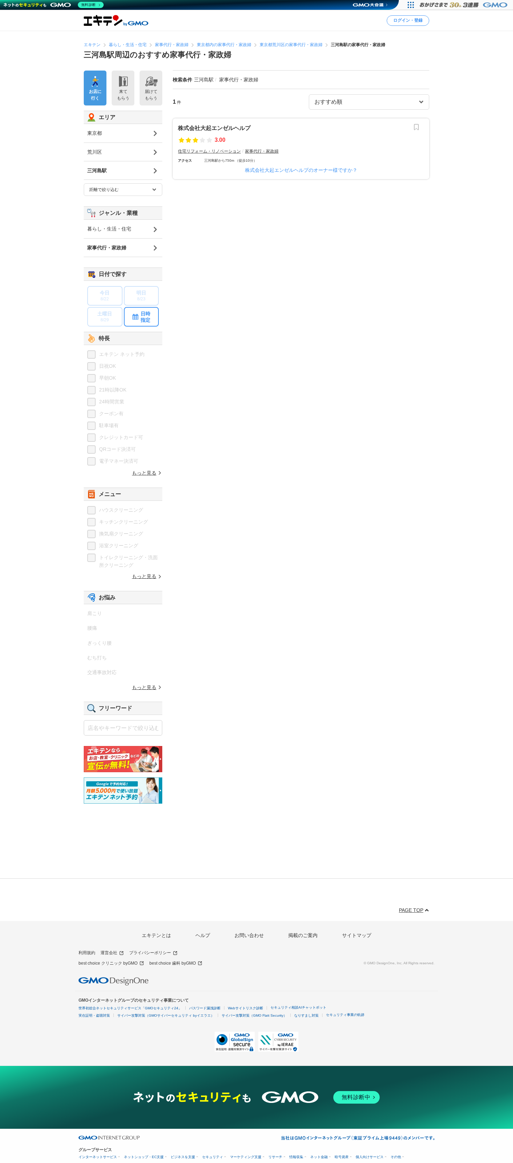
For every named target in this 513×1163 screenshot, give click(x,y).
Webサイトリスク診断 (245, 1008)
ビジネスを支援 (183, 1157)
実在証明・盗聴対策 (94, 1015)
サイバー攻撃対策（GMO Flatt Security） (254, 1015)
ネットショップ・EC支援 (144, 1157)
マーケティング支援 (245, 1157)
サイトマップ (356, 935)
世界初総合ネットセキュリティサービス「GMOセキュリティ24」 (130, 1008)
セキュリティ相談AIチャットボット (298, 1007)
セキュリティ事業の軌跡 (345, 1015)
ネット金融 (319, 1157)
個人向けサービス (370, 1157)
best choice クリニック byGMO (108, 963)
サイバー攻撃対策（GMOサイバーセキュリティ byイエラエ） (165, 1015)
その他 (396, 1157)
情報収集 (296, 1157)
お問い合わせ (249, 935)
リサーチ (275, 1157)
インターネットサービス (98, 1157)
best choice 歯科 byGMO (172, 963)
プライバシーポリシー (150, 952)
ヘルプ (202, 935)
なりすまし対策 (306, 1015)
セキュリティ (212, 1157)
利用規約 (87, 952)
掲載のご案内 (303, 935)
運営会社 (109, 952)
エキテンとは (156, 935)
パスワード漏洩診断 (205, 1008)
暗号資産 (342, 1157)
